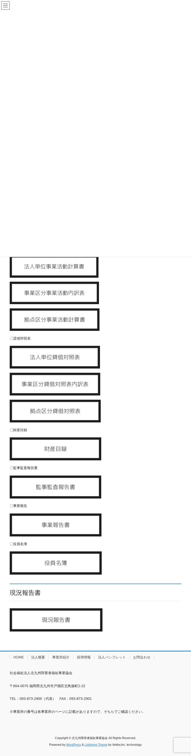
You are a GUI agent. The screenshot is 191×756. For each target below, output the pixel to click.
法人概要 (38, 657)
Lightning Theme (96, 745)
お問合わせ (141, 657)
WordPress (73, 745)
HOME (18, 657)
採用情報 (84, 657)
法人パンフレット (112, 657)
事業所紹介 (61, 657)
